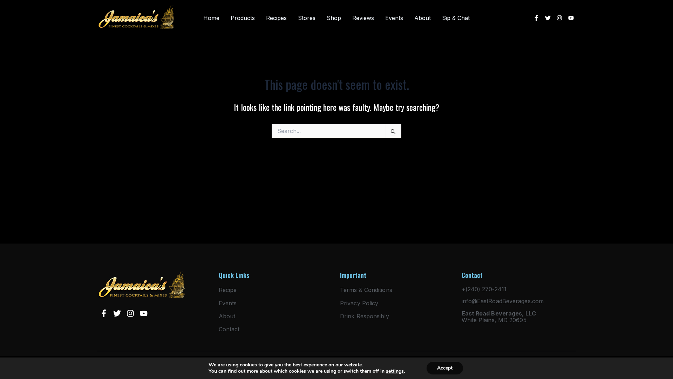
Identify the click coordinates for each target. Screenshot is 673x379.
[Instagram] (559, 18)
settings (395, 371)
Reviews (363, 18)
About (422, 18)
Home (211, 18)
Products (243, 18)
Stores (306, 18)
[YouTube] (571, 18)
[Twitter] (548, 18)
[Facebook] (536, 18)
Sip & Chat (456, 18)
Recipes (276, 18)
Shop (334, 18)
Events (394, 18)
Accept (445, 368)
